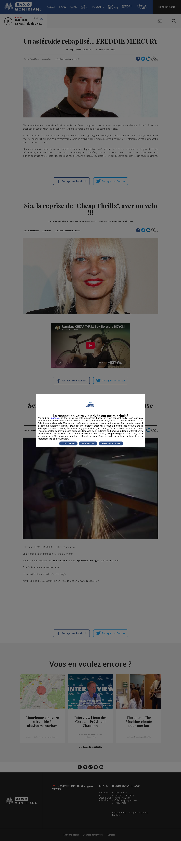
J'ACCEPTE (68, 443)
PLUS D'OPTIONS (111, 443)
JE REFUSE (88, 443)
